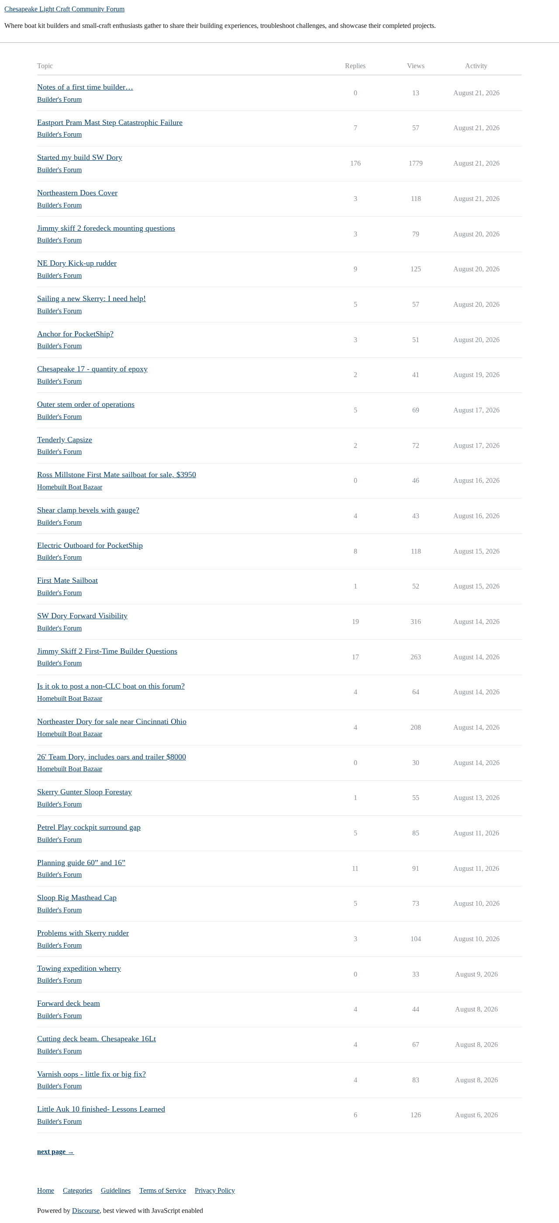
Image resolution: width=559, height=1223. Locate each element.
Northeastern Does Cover (77, 192)
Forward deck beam (68, 1003)
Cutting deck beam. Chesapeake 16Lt (96, 1038)
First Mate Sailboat (67, 580)
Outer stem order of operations (86, 404)
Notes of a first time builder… (85, 87)
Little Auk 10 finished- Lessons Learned (101, 1109)
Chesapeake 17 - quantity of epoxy (92, 368)
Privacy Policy (215, 1190)
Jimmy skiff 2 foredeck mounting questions (106, 228)
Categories (77, 1190)
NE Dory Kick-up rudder (77, 263)
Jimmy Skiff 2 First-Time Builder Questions (107, 651)
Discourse (86, 1210)
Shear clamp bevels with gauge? (88, 510)
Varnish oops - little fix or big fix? (91, 1074)
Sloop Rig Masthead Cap (77, 897)
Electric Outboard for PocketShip (90, 545)
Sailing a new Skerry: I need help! (91, 298)
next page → (55, 1151)
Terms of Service (162, 1190)
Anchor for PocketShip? (75, 333)
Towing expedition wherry (79, 968)
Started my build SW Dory (79, 157)
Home (45, 1190)
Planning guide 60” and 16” (81, 862)
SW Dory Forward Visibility (82, 615)
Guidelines (116, 1190)
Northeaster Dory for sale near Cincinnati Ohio (111, 721)
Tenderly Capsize (64, 439)
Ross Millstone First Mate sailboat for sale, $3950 (116, 474)
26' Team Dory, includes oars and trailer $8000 (111, 756)
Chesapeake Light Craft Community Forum (64, 9)
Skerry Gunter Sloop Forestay (84, 791)
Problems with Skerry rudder (83, 933)
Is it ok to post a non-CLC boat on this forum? (111, 686)
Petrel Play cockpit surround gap (89, 827)
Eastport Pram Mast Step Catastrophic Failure (110, 122)
